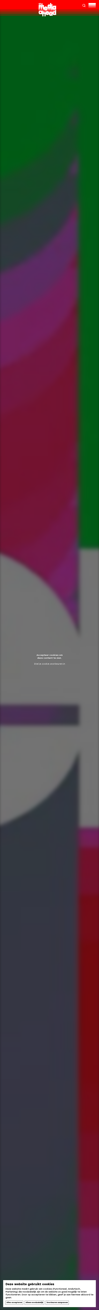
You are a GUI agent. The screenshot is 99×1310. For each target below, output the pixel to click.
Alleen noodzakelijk (34, 1303)
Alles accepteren (14, 1303)
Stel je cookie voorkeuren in (49, 664)
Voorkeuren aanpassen (57, 1303)
